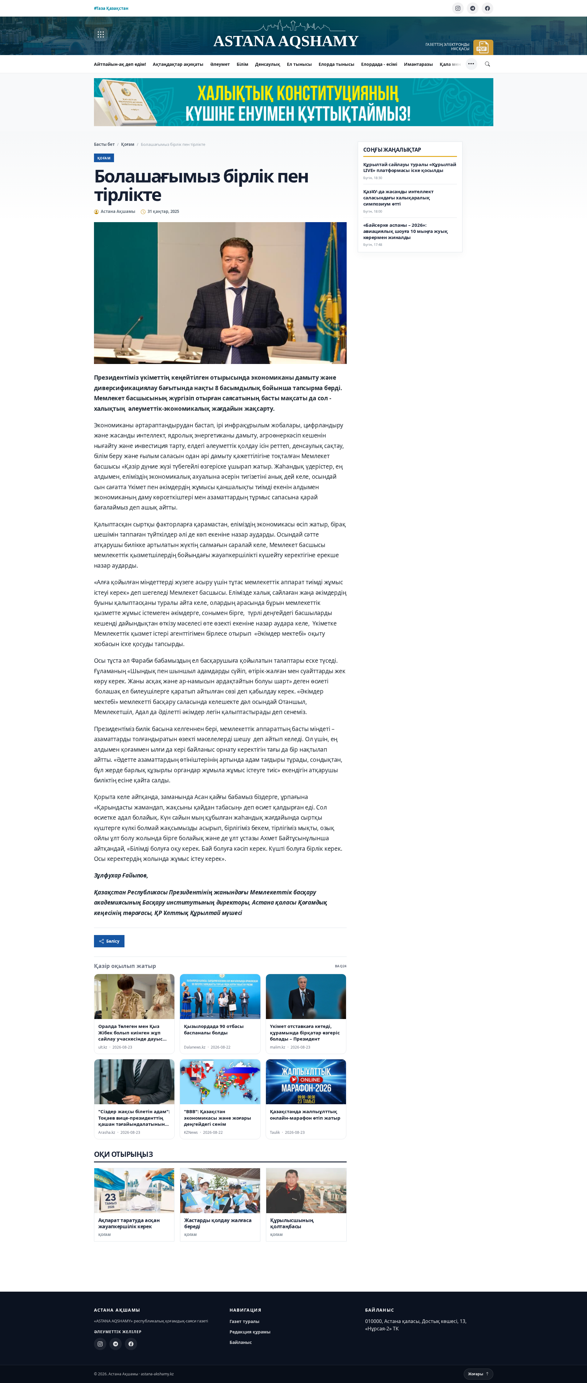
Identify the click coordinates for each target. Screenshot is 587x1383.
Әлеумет (220, 64)
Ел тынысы (299, 64)
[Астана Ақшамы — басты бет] (294, 35)
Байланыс (241, 1342)
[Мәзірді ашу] (101, 34)
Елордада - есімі (379, 64)
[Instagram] (458, 8)
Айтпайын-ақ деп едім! (120, 64)
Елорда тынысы (336, 64)
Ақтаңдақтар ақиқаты (178, 64)
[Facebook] (487, 8)
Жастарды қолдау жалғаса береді (218, 1223)
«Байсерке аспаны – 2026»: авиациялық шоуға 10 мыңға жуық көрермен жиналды (405, 231)
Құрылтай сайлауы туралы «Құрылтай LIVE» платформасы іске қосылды (409, 168)
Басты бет (104, 144)
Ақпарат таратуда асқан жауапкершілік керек (129, 1223)
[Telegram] (473, 8)
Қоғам (127, 144)
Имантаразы (418, 64)
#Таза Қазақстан (111, 8)
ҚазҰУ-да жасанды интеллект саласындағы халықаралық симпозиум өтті (398, 198)
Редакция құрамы (250, 1332)
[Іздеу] (487, 64)
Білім (242, 64)
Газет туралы (244, 1321)
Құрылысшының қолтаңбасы (291, 1223)
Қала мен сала (456, 64)
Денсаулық (267, 64)
